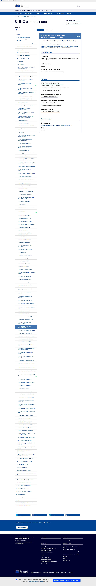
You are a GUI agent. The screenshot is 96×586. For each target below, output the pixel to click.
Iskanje (40, 30)
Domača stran (19, 13)
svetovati (66, 46)
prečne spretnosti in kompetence (47, 40)
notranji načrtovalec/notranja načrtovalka (50, 102)
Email (69, 515)
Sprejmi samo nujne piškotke (72, 580)
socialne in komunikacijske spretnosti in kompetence (65, 40)
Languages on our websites (48, 572)
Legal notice (70, 572)
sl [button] (79, 6)
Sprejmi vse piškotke (59, 580)
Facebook (37, 515)
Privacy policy (63, 572)
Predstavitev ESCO (28, 13)
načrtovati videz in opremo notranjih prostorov (51, 90)
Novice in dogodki (60, 13)
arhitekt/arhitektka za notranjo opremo (49, 96)
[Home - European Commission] (24, 5)
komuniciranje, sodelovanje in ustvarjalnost (54, 46)
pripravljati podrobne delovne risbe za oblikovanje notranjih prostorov (55, 87)
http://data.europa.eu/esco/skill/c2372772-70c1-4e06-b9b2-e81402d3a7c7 (56, 125)
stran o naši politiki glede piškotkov (36, 581)
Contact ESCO (44, 540)
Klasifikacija (38, 13)
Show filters (48, 29)
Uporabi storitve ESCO (48, 13)
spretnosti (43, 46)
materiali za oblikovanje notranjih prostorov (50, 111)
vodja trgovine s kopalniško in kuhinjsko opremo (51, 105)
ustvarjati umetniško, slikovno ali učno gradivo (65, 41)
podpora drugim (44, 41)
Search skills (17, 27)
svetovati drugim (52, 41)
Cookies (57, 572)
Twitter (20, 515)
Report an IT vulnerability (36, 572)
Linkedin (53, 515)
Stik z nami (69, 13)
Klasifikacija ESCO (22, 16)
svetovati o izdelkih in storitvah (48, 85)
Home (16, 16)
